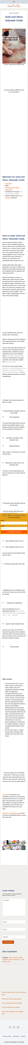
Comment (6, 900)
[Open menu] (14, 1)
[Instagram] (18, 1027)
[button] (27, 512)
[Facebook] (10, 1027)
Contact (23, 1036)
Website (5, 937)
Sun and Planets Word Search (11, 1007)
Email (5, 929)
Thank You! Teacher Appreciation (11, 999)
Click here (5, 794)
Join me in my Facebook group (11, 813)
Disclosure (16, 1036)
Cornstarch (8, 183)
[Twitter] (14, 1027)
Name (5, 922)
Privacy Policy (7, 1036)
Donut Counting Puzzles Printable (12, 1003)
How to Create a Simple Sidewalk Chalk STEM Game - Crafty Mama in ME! (13, 959)
